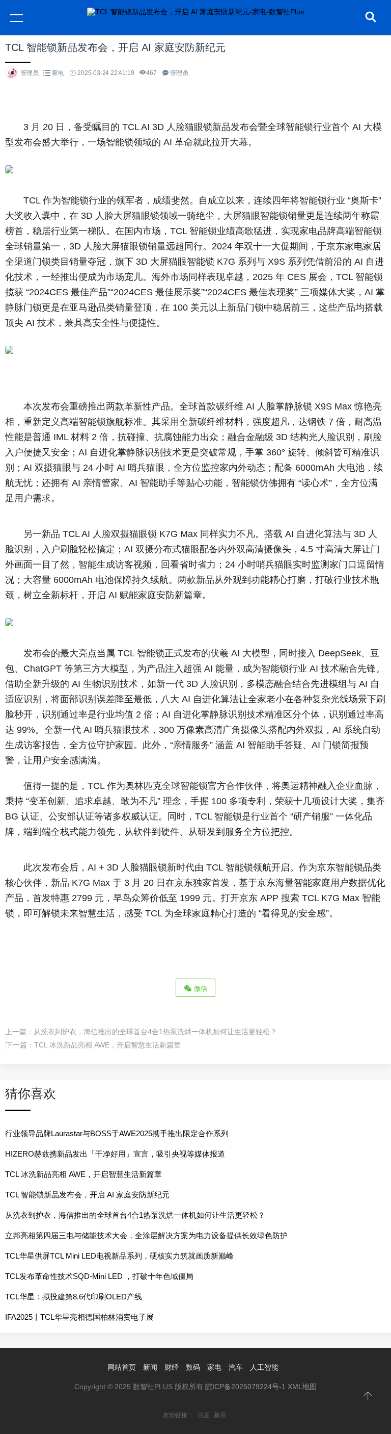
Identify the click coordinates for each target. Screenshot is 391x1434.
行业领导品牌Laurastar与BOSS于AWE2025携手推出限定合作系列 (117, 1133)
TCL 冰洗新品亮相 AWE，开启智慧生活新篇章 (107, 1045)
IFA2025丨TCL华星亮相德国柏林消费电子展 (79, 1317)
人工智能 (264, 1367)
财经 (171, 1367)
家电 (58, 72)
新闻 (150, 1367)
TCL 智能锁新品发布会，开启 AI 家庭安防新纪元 (87, 1194)
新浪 (220, 1415)
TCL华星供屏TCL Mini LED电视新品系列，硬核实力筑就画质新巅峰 (119, 1255)
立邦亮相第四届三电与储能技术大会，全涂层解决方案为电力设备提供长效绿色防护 (146, 1235)
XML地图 (302, 1386)
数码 (193, 1367)
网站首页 (121, 1367)
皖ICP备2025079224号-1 (245, 1386)
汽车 (236, 1367)
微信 (199, 988)
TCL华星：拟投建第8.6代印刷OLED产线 (73, 1296)
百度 (204, 1415)
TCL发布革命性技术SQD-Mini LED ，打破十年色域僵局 (99, 1276)
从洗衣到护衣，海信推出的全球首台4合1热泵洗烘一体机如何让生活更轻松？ (155, 1032)
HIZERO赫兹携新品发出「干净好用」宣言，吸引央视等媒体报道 (115, 1153)
